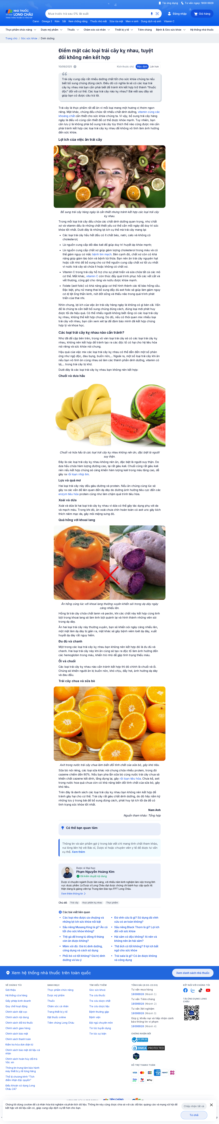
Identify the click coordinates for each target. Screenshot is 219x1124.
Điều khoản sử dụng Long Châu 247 (20, 1087)
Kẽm (57, 21)
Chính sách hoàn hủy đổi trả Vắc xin (21, 1060)
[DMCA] (148, 1048)
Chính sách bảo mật (16, 1033)
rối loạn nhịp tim (78, 474)
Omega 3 (47, 21)
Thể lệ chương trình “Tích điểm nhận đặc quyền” (20, 1078)
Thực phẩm (112, 902)
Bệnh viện (94, 1017)
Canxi (36, 21)
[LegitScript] (148, 1056)
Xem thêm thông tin (72, 893)
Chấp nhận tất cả (194, 1106)
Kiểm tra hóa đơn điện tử (19, 1044)
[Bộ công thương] (139, 1039)
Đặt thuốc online (56, 1017)
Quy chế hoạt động (16, 1006)
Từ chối (194, 1115)
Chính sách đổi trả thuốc (19, 1022)
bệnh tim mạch (102, 254)
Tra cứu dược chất (99, 1000)
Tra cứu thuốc (97, 995)
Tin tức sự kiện (97, 1033)
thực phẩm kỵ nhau (92, 902)
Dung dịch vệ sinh (151, 21)
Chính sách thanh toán (18, 1039)
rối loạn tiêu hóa (130, 778)
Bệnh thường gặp (99, 1011)
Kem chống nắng (78, 21)
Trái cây (74, 902)
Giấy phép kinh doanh (18, 1000)
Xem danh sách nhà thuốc (192, 973)
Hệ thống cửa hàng (16, 995)
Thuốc (51, 1000)
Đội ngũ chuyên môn (101, 1022)
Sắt (64, 21)
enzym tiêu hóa (69, 494)
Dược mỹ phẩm (56, 995)
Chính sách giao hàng (17, 1028)
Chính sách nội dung (17, 1017)
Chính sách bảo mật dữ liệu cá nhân (22, 1052)
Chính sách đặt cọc (16, 1011)
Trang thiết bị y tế (57, 1011)
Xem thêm (78, 852)
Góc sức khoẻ (97, 989)
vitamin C (92, 276)
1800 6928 (207, 3)
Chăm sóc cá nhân (57, 1006)
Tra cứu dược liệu (99, 1006)
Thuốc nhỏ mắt (98, 21)
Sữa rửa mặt (116, 21)
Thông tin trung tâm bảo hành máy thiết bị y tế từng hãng (22, 1069)
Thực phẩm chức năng (60, 989)
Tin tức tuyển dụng (100, 1028)
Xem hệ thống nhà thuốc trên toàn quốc (51, 972)
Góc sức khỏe (29, 38)
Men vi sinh (132, 21)
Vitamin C (169, 21)
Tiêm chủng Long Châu (60, 1022)
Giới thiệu (10, 989)
